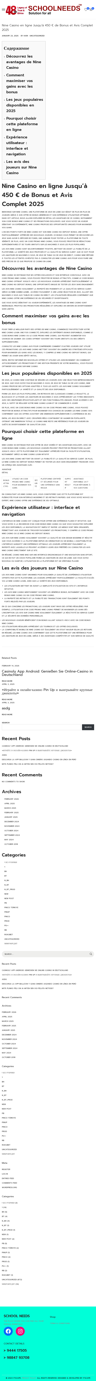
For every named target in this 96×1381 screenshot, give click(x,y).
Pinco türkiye (11, 907)
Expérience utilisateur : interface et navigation (17, 145)
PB (5, 903)
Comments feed (9, 1183)
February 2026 (11, 799)
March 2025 (10, 808)
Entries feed (8, 1178)
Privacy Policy (29, 1378)
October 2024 (11, 830)
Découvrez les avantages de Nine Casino (23, 61)
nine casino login (20, 292)
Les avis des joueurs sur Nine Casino (21, 167)
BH (5, 871)
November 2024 (12, 826)
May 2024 (9, 839)
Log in (5, 1174)
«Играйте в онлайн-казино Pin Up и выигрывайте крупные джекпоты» (47, 691)
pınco (7, 916)
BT (5, 876)
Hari (26, 35)
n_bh (6, 880)
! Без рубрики (10, 862)
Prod (6, 921)
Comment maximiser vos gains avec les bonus (19, 83)
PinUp (7, 912)
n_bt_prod (9, 889)
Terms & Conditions (60, 1323)
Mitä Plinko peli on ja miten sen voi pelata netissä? (28, 764)
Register (6, 1169)
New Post (9, 898)
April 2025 (9, 803)
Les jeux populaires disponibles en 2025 (24, 105)
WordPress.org (9, 1187)
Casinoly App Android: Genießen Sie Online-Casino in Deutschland (47, 673)
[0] (85, 9)
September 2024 (12, 835)
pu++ (6, 925)
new (6, 894)
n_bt (6, 885)
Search (6, 722)
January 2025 (11, 817)
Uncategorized (37, 35)
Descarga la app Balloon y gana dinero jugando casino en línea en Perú (39, 759)
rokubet (8, 934)
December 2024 (11, 821)
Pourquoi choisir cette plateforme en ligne (22, 124)
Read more (7, 681)
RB (5, 930)
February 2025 (11, 812)
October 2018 (11, 844)
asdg (6, 708)
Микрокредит (10, 943)
